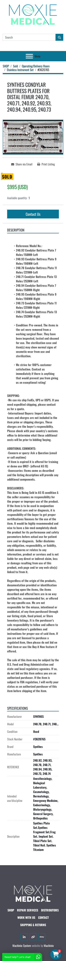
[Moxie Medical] (33, 893)
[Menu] (29, 56)
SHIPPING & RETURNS (33, 925)
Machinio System (21, 945)
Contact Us (33, 214)
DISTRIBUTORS (50, 910)
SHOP (11, 910)
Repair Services (27, 910)
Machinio (49, 945)
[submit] (59, 37)
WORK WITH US (26, 917)
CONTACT (43, 917)
